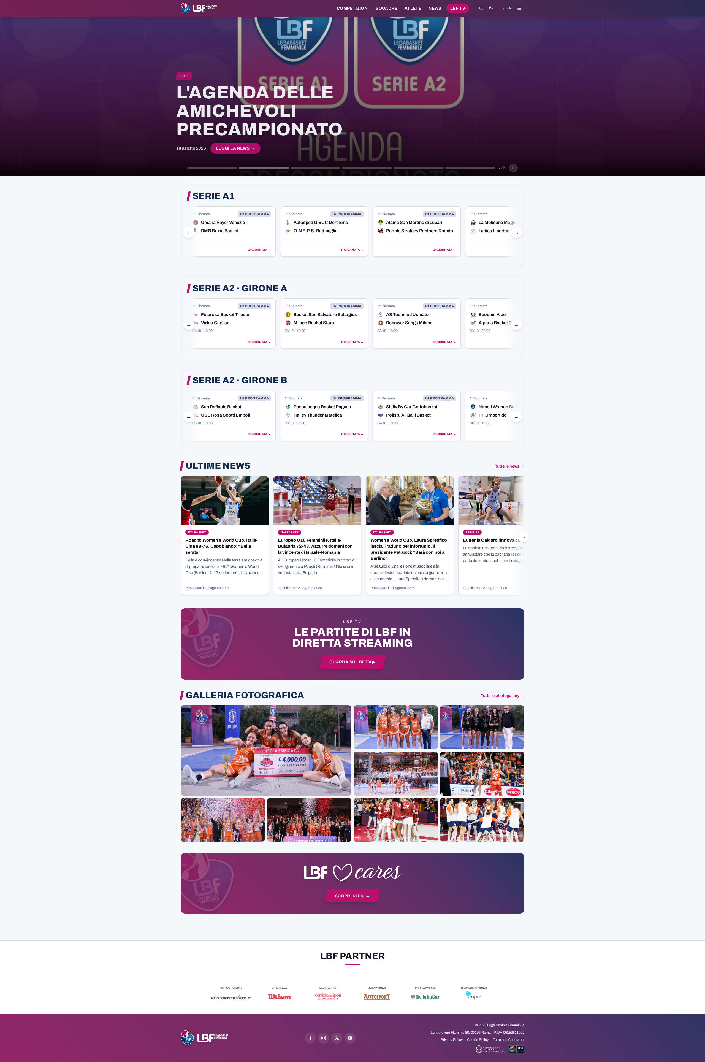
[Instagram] (323, 1038)
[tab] (212, 168)
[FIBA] (516, 1049)
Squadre (386, 8)
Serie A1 (213, 196)
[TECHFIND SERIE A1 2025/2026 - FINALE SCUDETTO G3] (396, 774)
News (435, 8)
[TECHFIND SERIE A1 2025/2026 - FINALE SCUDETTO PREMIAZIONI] (223, 820)
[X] (336, 1038)
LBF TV (457, 8)
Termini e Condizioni (508, 1040)
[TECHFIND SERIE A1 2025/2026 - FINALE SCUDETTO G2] (396, 820)
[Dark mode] (491, 8)
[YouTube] (350, 1038)
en (509, 8)
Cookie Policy (478, 1040)
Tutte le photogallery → (502, 695)
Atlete (413, 8)
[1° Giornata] (278, 231)
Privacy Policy (452, 1040)
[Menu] (519, 8)
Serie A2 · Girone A (239, 288)
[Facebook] (310, 1038)
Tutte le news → (509, 466)
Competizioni (352, 8)
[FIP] (490, 1049)
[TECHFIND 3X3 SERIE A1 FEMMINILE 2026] (266, 750)
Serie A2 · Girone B (239, 380)
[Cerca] (481, 8)
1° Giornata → (214, 249)
